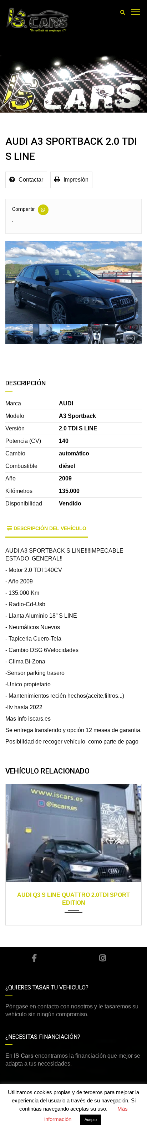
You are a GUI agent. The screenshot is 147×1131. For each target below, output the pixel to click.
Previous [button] (20, 282)
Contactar (31, 180)
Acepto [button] (91, 1119)
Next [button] (126, 282)
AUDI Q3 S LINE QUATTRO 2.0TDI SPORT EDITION (73, 899)
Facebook (34, 958)
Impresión (76, 180)
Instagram (102, 958)
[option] (73, 282)
